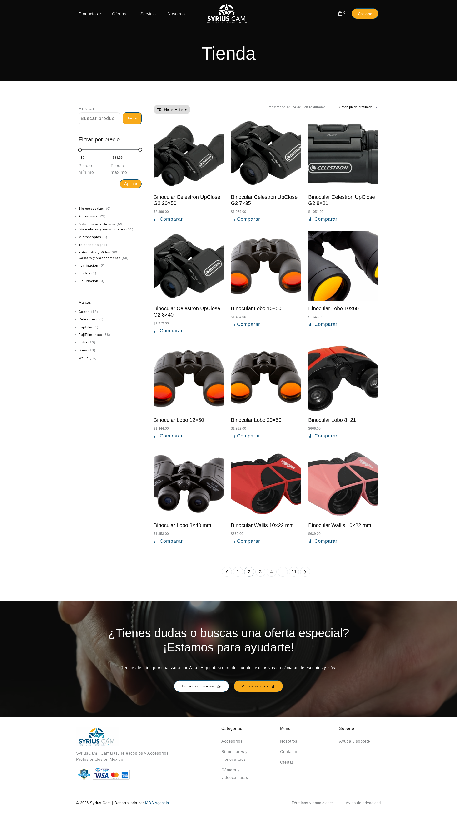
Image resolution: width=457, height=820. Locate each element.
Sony (83, 350)
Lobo (83, 342)
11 (294, 571)
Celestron (87, 319)
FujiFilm (85, 327)
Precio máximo (119, 169)
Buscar (87, 108)
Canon (84, 311)
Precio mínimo (86, 169)
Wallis (84, 358)
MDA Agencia (157, 803)
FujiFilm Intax (90, 335)
